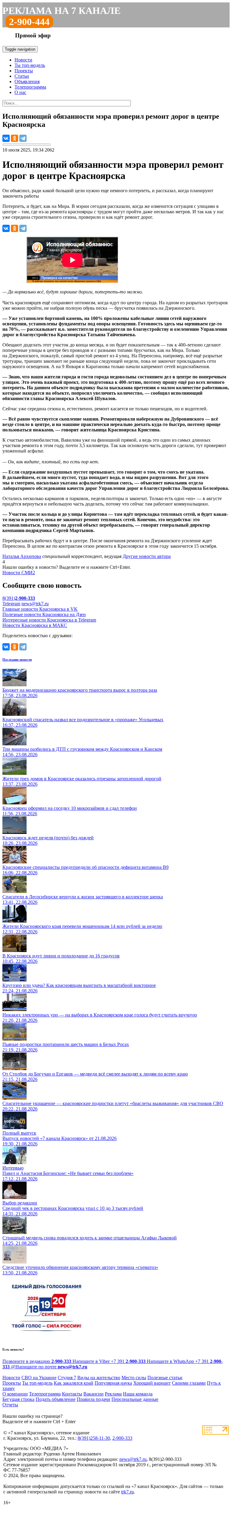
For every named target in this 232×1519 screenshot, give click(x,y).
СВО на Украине (38, 1377)
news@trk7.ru (35, 603)
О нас (20, 92)
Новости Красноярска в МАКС (34, 625)
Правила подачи (93, 1399)
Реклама (113, 1393)
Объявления (27, 81)
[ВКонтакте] (6, 138)
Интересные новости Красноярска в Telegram (49, 619)
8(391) (18, 598)
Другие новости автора (147, 556)
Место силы (133, 1377)
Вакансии (93, 1393)
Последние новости (17, 659)
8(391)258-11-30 (94, 1438)
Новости (23, 59)
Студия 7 (67, 1377)
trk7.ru (127, 1491)
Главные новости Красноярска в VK (40, 609)
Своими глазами (189, 1383)
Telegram (11, 603)
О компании (15, 1393)
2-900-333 (122, 1438)
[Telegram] (23, 138)
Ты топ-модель (29, 65)
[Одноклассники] (14, 138)
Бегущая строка (18, 1399)
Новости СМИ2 (18, 572)
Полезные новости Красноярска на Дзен (44, 614)
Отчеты (10, 1404)
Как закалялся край (73, 1383)
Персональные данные (134, 1399)
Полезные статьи (164, 1377)
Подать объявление (56, 1399)
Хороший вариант (152, 1383)
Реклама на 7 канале (61, 10)
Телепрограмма (30, 86)
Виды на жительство (98, 1377)
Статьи (21, 76)
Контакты (72, 1393)
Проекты (23, 70)
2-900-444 (29, 21)
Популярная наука (113, 1383)
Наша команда (138, 1393)
